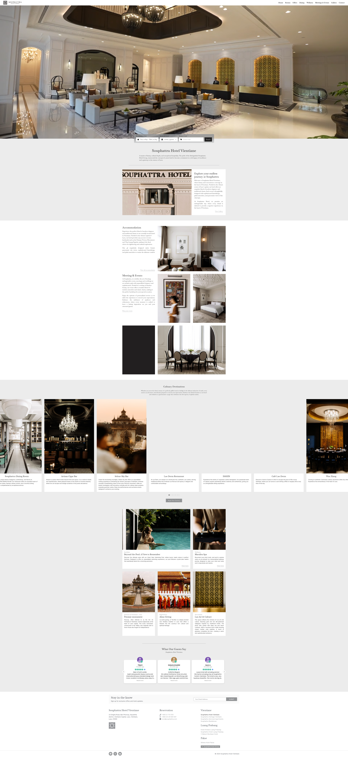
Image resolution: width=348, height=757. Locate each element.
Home (280, 3)
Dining (301, 3)
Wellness (310, 3)
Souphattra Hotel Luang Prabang (212, 732)
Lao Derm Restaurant (174, 476)
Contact (342, 3)
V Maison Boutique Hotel (209, 734)
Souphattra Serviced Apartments (212, 719)
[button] (2, 445)
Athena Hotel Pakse (207, 742)
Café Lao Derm (279, 476)
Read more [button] (154, 680)
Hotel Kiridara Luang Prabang (211, 730)
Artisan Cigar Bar (69, 476)
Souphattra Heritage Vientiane (211, 717)
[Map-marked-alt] (120, 754)
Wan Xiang (331, 476)
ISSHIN (226, 476)
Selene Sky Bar (122, 476)
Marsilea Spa (201, 554)
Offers (295, 3)
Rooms (287, 3)
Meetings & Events (322, 3)
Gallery (334, 3)
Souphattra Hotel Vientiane (210, 715)
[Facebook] (110, 754)
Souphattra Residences (209, 721)
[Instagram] (115, 754)
